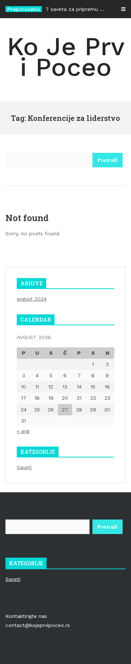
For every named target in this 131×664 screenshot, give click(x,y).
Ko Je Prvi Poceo (65, 57)
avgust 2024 (32, 299)
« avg (23, 431)
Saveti (24, 467)
